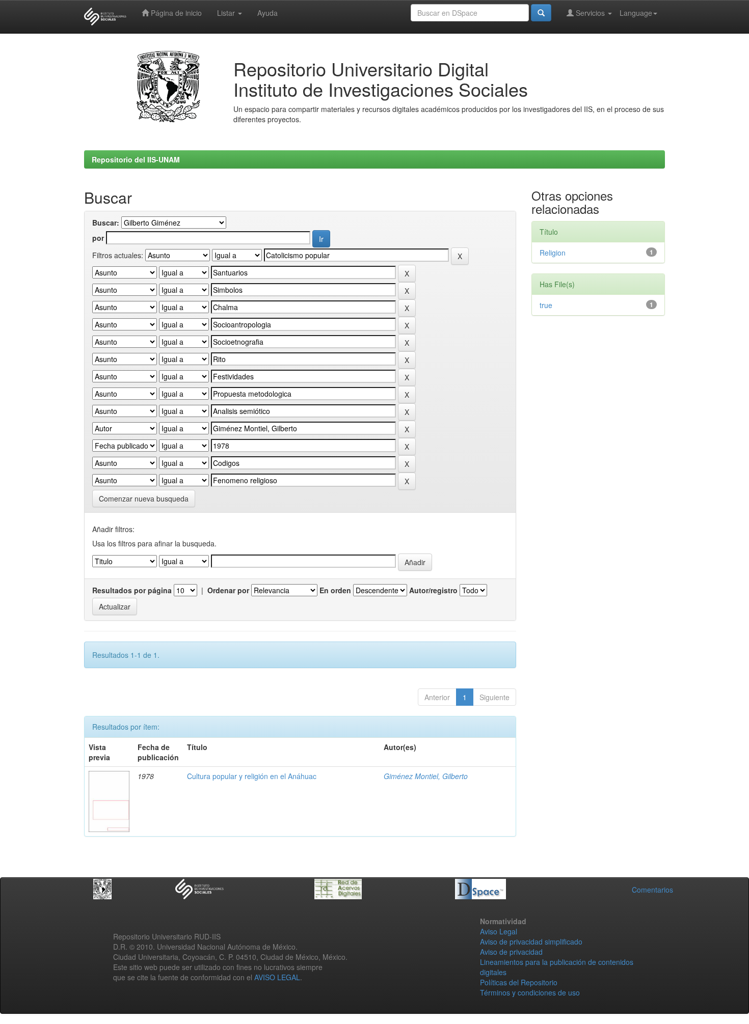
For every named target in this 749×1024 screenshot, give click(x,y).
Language (636, 13)
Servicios (590, 13)
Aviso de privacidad (511, 952)
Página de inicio (175, 13)
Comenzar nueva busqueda (144, 498)
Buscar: (105, 222)
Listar (227, 13)
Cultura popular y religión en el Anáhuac (251, 776)
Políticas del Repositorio (518, 982)
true (546, 305)
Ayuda (267, 13)
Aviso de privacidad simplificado (531, 941)
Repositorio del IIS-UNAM (136, 159)
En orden (335, 590)
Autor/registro (433, 590)
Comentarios (652, 889)
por (98, 238)
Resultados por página (132, 590)
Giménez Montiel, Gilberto (426, 776)
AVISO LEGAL (277, 977)
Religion (553, 252)
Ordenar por (228, 590)
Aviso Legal (498, 931)
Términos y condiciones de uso (530, 992)
